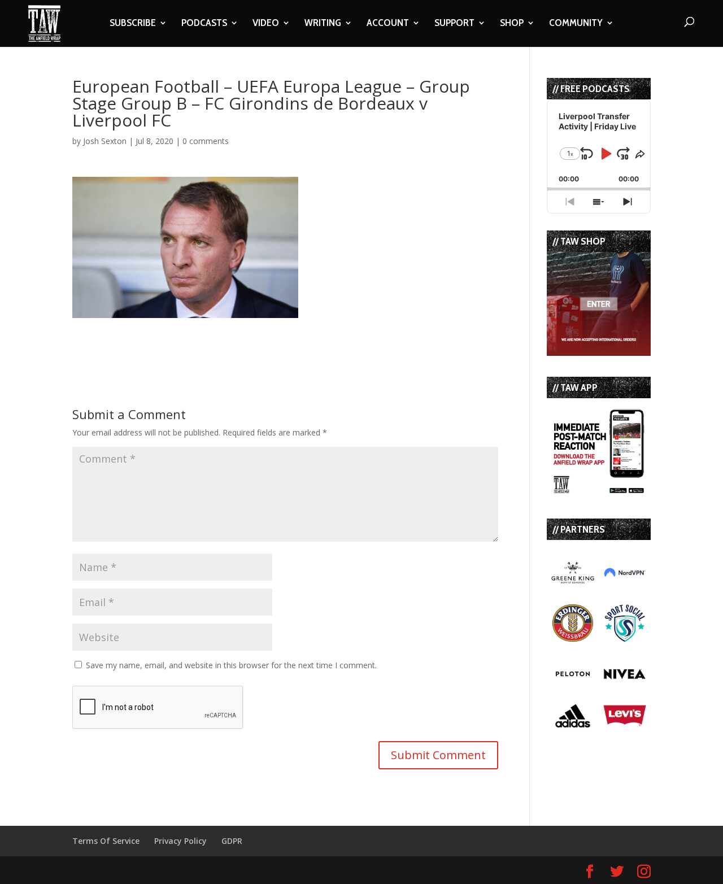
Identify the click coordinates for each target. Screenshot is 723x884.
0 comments (205, 141)
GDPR (231, 840)
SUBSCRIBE (133, 24)
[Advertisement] (204, 335)
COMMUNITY (576, 24)
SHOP (512, 24)
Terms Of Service (106, 840)
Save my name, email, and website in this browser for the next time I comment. (231, 665)
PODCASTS (204, 24)
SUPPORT (454, 24)
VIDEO (265, 24)
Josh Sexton (105, 141)
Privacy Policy (180, 840)
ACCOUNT (388, 24)
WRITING (322, 24)
